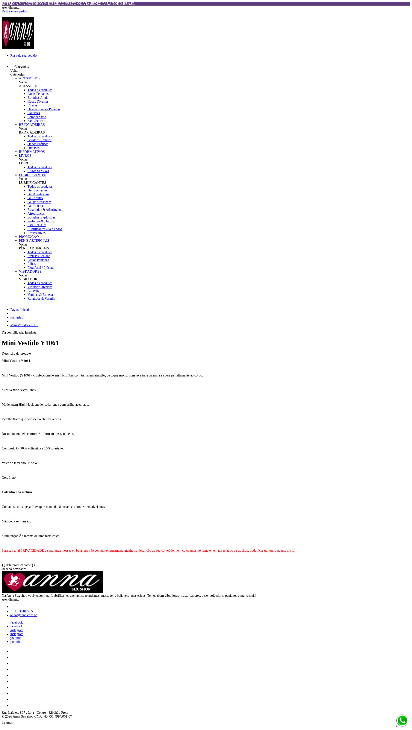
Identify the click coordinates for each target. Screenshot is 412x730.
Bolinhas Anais (37, 97)
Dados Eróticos (37, 144)
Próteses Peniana (38, 256)
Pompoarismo (36, 117)
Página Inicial (19, 309)
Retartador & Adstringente (45, 209)
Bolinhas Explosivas (41, 217)
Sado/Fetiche (36, 121)
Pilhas (31, 264)
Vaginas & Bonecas (40, 294)
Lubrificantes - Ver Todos (44, 229)
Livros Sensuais (38, 171)
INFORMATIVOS (32, 151)
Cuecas (32, 105)
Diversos (33, 148)
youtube (15, 638)
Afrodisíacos (36, 213)
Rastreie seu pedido (15, 11)
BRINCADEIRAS (32, 124)
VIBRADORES (30, 271)
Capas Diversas (37, 101)
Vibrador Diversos (39, 287)
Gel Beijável (35, 206)
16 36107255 (23, 611)
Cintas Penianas (38, 260)
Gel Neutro (35, 198)
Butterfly (33, 291)
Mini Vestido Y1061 (24, 325)
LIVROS (25, 155)
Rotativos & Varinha (41, 298)
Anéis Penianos (37, 94)
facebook (16, 622)
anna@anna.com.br (23, 615)
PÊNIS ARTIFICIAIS (34, 240)
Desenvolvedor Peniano (43, 109)
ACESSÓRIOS (29, 78)
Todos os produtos (39, 90)
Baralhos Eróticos (39, 140)
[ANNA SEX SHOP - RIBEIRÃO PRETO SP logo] (18, 48)
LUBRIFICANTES (32, 175)
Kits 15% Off (36, 225)
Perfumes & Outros (40, 221)
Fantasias (33, 113)
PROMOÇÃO (29, 236)
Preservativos (36, 233)
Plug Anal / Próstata (40, 267)
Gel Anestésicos (38, 194)
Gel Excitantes (37, 190)
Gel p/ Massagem (39, 202)
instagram (16, 630)
